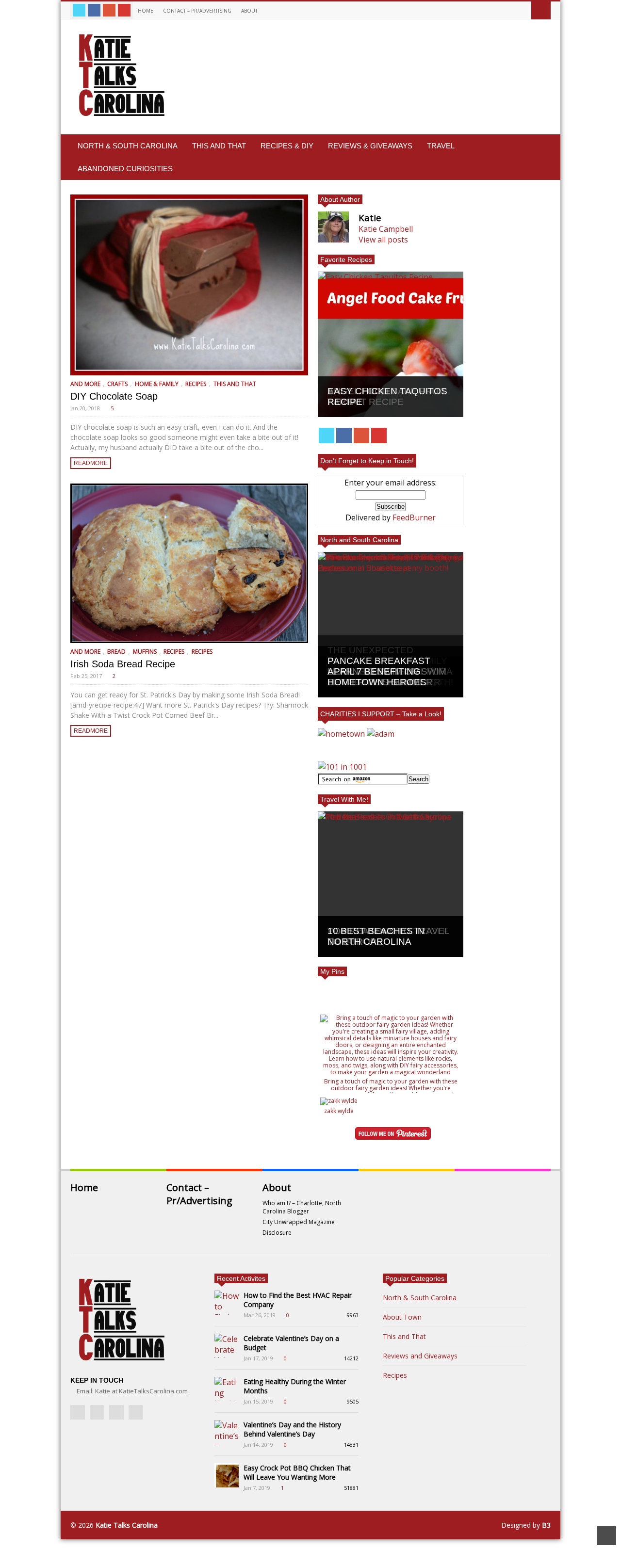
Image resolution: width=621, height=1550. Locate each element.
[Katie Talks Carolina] (119, 116)
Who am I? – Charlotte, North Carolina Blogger (301, 1207)
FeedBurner (414, 517)
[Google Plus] (109, 10)
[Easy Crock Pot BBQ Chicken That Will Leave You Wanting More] (226, 1475)
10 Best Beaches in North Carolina (376, 936)
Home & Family (157, 384)
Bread (116, 651)
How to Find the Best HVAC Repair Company (298, 1300)
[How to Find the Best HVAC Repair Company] (226, 1303)
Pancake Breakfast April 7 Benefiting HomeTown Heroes (378, 671)
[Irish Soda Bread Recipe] (189, 563)
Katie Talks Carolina (127, 1525)
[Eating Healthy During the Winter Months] (226, 1389)
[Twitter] (79, 10)
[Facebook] (94, 10)
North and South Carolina (359, 540)
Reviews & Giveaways (370, 146)
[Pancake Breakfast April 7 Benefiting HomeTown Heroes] (390, 624)
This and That (219, 146)
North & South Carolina (128, 146)
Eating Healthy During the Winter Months (295, 1386)
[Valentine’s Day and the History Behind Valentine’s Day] (226, 1432)
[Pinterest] (124, 10)
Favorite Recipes (346, 259)
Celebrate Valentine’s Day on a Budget (291, 1343)
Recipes (195, 384)
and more (85, 384)
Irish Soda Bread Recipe (122, 664)
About (250, 10)
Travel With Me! (344, 799)
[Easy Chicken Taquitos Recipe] (390, 344)
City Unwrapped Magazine (298, 1222)
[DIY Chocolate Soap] (189, 284)
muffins (145, 651)
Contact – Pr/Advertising (197, 10)
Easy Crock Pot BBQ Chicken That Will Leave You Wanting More (297, 1472)
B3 (546, 1525)
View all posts (383, 239)
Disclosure (277, 1232)
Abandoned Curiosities (125, 168)
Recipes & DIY (287, 146)
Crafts (117, 384)
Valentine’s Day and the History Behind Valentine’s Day (292, 1429)
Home (145, 10)
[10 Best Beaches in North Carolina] (390, 884)
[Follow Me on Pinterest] (393, 1135)
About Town (402, 1317)
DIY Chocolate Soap (114, 396)
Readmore (91, 463)
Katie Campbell (386, 229)
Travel (441, 146)
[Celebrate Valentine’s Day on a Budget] (226, 1346)
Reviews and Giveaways (420, 1355)
